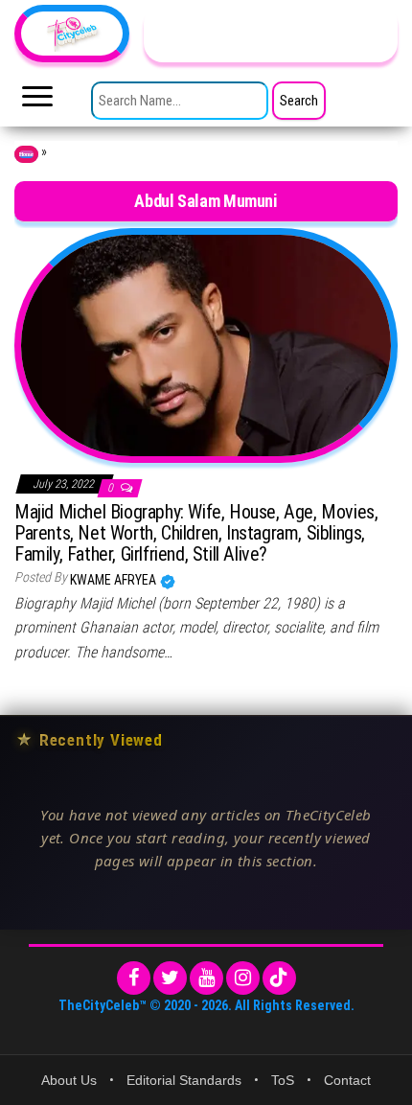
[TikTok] (279, 978)
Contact (347, 1080)
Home (26, 154)
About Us (69, 1080)
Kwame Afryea (114, 579)
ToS (282, 1080)
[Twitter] (170, 978)
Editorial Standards (183, 1080)
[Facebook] (133, 978)
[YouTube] (206, 978)
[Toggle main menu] (37, 101)
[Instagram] (243, 978)
